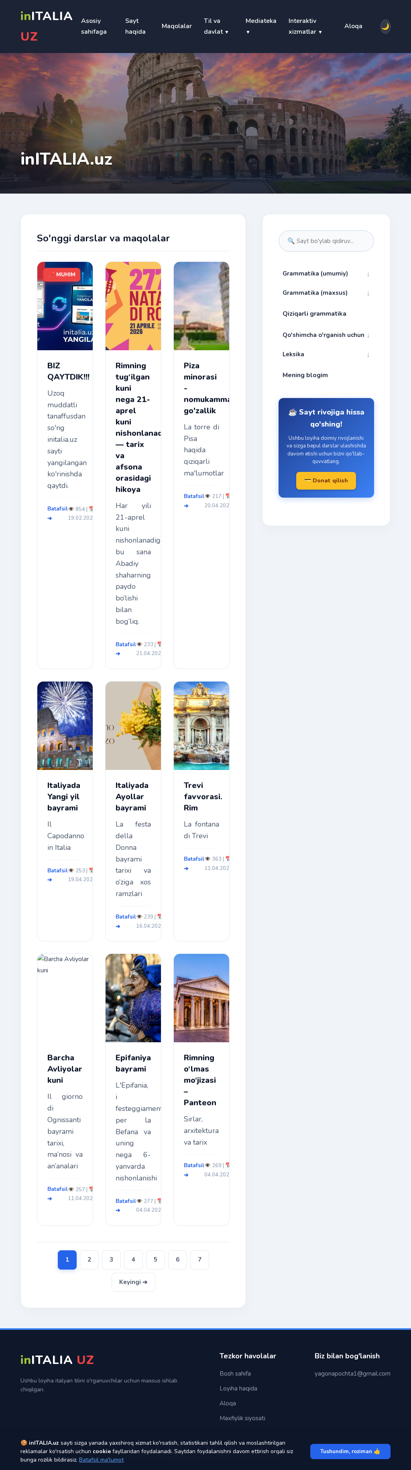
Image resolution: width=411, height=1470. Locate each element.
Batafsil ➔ (57, 513)
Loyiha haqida (238, 1388)
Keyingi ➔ (133, 1282)
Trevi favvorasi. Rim (201, 796)
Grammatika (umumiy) (326, 273)
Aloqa (353, 26)
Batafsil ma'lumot (101, 1460)
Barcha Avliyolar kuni (64, 1069)
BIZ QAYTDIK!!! (65, 371)
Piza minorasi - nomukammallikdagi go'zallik (201, 388)
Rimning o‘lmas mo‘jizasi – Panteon (200, 1080)
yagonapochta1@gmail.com (353, 1374)
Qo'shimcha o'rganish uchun (326, 335)
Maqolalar (177, 26)
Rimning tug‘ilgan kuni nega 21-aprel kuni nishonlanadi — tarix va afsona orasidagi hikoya (133, 427)
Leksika (326, 354)
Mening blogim (305, 375)
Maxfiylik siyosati (242, 1418)
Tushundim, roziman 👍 (350, 1451)
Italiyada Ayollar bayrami (132, 796)
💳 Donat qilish (326, 480)
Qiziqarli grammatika (314, 313)
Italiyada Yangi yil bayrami (63, 796)
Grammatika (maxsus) (326, 293)
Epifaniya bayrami (133, 1063)
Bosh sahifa (235, 1374)
